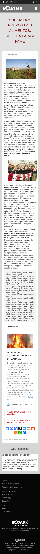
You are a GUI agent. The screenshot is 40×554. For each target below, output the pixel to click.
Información (15, 439)
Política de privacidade (10, 484)
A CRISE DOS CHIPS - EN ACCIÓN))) (16, 455)
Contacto (5, 481)
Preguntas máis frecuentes (12, 487)
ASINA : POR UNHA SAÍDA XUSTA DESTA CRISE (18, 421)
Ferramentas (6, 512)
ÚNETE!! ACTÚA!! (9, 491)
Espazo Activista (8, 495)
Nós (3, 505)
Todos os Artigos (23, 439)
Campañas (6, 501)
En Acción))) (6, 498)
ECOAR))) (31, 543)
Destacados (9, 439)
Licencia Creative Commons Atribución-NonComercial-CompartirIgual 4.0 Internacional (20, 548)
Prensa (4, 508)
